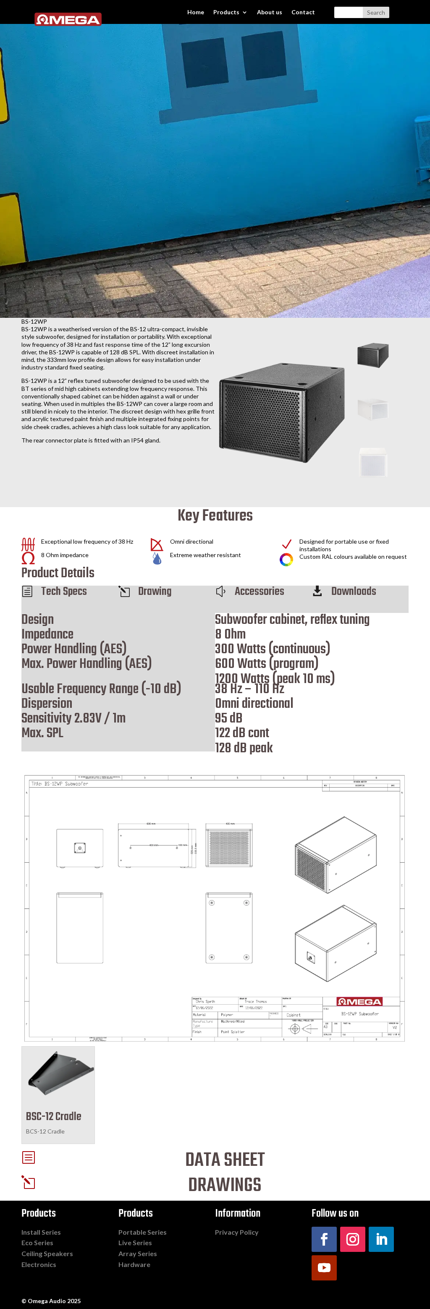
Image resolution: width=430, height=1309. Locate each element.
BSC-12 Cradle (53, 1117)
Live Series (135, 1242)
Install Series (41, 1232)
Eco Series (37, 1242)
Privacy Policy (237, 1232)
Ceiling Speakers (47, 1253)
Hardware (134, 1264)
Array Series (137, 1253)
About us (269, 12)
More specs (52, 762)
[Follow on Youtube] (324, 1267)
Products (226, 12)
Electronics (38, 1264)
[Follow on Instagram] (352, 1239)
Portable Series (142, 1232)
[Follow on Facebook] (324, 1239)
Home (195, 12)
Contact (303, 12)
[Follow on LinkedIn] (381, 1239)
